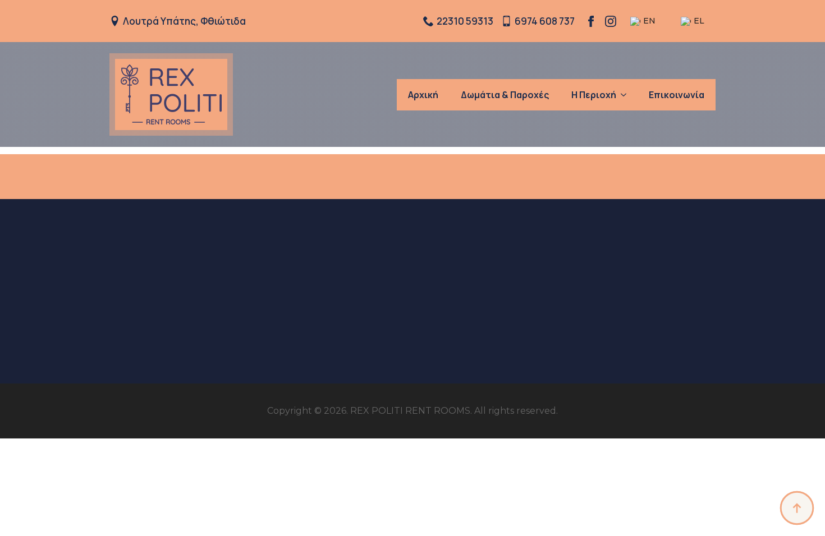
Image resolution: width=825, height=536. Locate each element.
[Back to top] (797, 508)
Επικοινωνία (676, 95)
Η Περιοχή (593, 95)
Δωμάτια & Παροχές (505, 95)
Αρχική (423, 95)
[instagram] (610, 21)
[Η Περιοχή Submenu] (627, 94)
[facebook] (591, 21)
